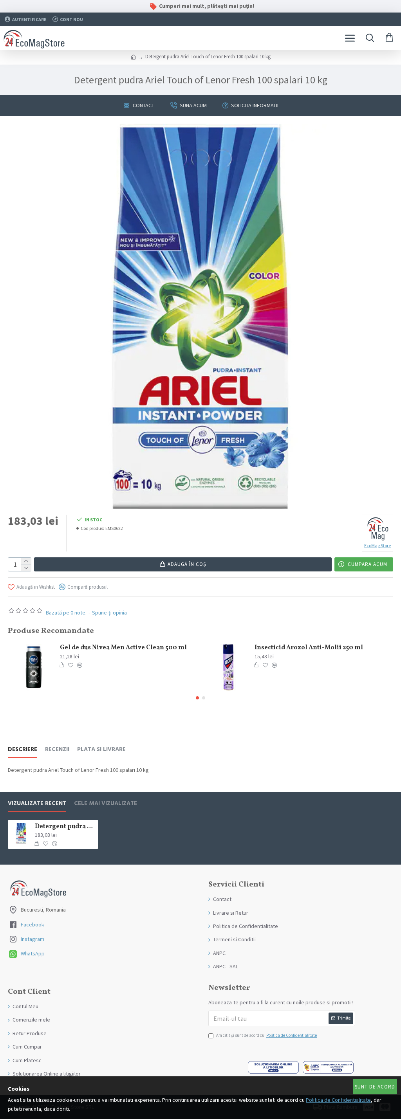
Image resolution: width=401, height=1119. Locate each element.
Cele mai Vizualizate (105, 803)
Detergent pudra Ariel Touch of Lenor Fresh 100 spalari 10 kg (65, 827)
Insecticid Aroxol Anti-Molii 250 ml (309, 648)
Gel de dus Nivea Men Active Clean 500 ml (123, 648)
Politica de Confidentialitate (338, 1099)
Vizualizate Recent (37, 803)
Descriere (22, 749)
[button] (197, 697)
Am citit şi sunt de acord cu (266, 1035)
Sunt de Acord (375, 1086)
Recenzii (57, 749)
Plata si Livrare (101, 749)
